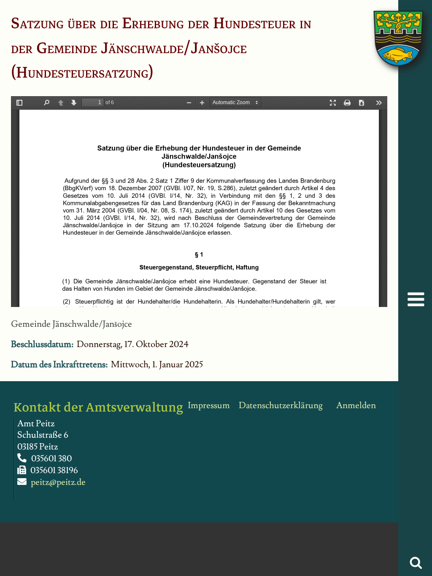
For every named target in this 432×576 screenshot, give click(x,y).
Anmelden (356, 405)
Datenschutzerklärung (281, 405)
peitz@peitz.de (58, 482)
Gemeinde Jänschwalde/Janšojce (71, 324)
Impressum (209, 405)
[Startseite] (389, 29)
